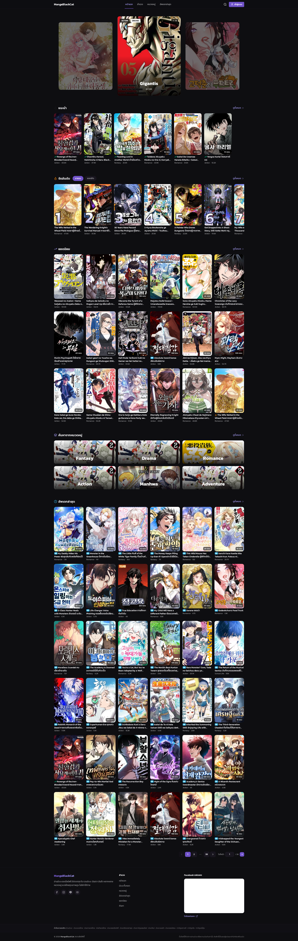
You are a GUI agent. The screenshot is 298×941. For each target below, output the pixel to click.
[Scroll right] (241, 210)
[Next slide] (238, 55)
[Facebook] (57, 892)
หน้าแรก (129, 4)
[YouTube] (77, 892)
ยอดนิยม (123, 900)
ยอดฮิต (90, 178)
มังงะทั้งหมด (124, 885)
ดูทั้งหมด (237, 108)
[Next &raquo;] (213, 854)
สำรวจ (140, 4)
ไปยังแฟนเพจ (189, 916)
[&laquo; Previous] (181, 854)
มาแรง (78, 178)
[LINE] (70, 892)
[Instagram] (63, 892)
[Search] (225, 4)
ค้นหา (121, 905)
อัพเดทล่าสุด (165, 4)
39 (206, 854)
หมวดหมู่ (151, 4)
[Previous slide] (59, 55)
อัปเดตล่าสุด (124, 895)
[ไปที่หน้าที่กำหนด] (242, 854)
